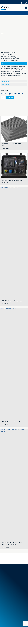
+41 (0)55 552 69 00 (10, 573)
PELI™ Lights (5, 603)
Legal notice (4, 621)
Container (4, 598)
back (2, 33)
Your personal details (7, 612)
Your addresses (6, 610)
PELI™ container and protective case (11, 601)
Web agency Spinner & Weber (8, 624)
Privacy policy (12, 621)
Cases (3, 599)
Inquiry (25, 1)
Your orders (5, 609)
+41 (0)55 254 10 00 (8, 1)
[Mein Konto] (24, 3)
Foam (3, 596)
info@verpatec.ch (9, 574)
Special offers (5, 590)
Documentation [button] (5, 84)
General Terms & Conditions (9, 584)
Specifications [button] (5, 81)
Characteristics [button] (5, 63)
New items (4, 589)
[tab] (14, 70)
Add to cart (10, 97)
